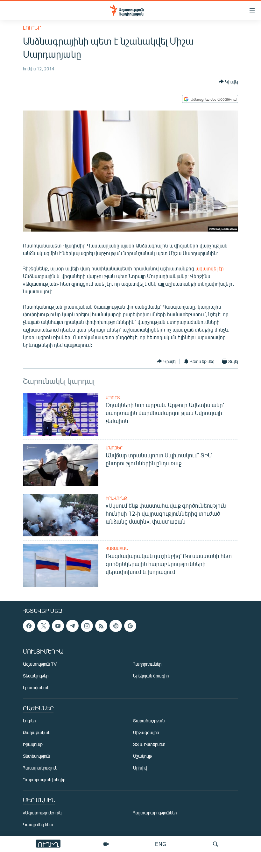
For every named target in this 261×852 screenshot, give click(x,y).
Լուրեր (32, 28)
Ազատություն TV (40, 664)
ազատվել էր (209, 268)
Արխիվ (140, 768)
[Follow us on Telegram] (72, 626)
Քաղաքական (36, 732)
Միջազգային (146, 732)
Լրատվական (36, 688)
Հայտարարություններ (155, 813)
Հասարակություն (40, 768)
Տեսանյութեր (35, 676)
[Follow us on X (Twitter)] (43, 626)
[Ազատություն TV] (106, 844)
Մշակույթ (142, 756)
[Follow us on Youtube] (58, 626)
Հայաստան (117, 548)
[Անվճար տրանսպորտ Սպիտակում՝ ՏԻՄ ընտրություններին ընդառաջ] (60, 465)
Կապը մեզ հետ (38, 824)
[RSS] (101, 626)
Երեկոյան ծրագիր (151, 676)
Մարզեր (114, 447)
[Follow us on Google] (130, 626)
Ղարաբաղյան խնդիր (44, 780)
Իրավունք (116, 498)
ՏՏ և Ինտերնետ (149, 744)
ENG (160, 844)
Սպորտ (113, 397)
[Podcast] (115, 626)
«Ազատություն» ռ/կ (42, 813)
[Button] (228, 81)
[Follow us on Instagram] (87, 626)
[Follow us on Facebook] (29, 626)
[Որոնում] (215, 844)
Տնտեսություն (36, 756)
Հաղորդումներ (147, 664)
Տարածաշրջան (149, 721)
